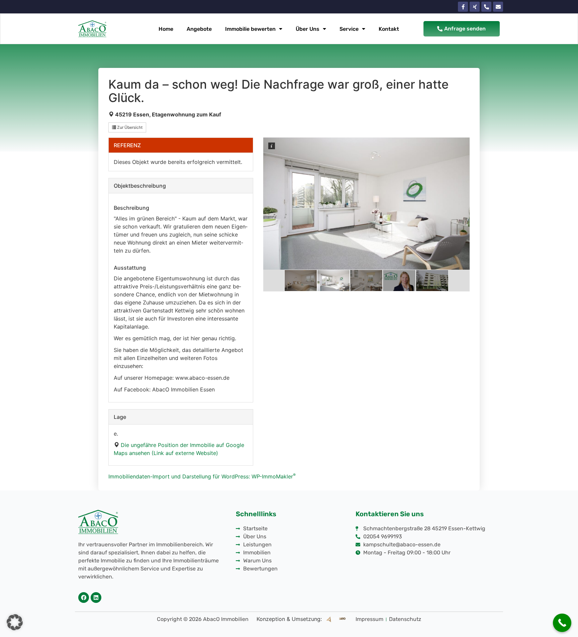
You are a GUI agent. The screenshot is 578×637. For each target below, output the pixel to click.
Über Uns (307, 29)
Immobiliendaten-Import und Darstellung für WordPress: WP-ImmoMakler (202, 476)
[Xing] (475, 7)
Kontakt (389, 29)
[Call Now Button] (562, 623)
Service (349, 29)
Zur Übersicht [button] (129, 127)
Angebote (199, 29)
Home (166, 29)
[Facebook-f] (463, 7)
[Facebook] (83, 597)
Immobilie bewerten (250, 29)
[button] (14, 622)
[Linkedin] (96, 597)
